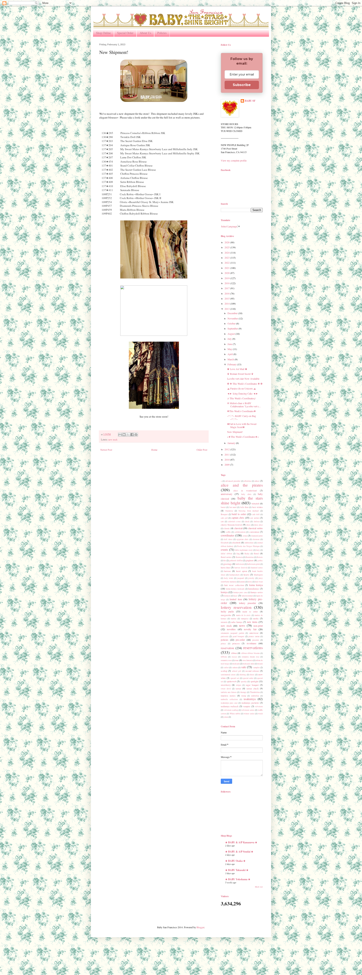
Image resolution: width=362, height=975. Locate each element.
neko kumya (236, 622)
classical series (255, 528)
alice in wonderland (245, 490)
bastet (223, 507)
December (233, 313)
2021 (227, 267)
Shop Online (103, 33)
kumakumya (253, 588)
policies (224, 639)
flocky (247, 553)
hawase (227, 571)
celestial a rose (234, 521)
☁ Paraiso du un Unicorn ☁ (241, 388)
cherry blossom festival (231, 524)
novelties (231, 629)
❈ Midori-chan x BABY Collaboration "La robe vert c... (244, 404)
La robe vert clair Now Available (243, 378)
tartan (238, 688)
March (231, 359)
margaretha (226, 615)
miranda (224, 622)
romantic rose (226, 660)
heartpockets (234, 574)
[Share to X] (128, 434)
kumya (224, 592)
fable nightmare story (243, 550)
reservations (253, 647)
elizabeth (236, 542)
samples (256, 667)
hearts (246, 574)
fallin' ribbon (226, 553)
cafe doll (256, 514)
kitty (250, 581)
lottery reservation (236, 607)
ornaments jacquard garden (232, 633)
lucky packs (227, 611)
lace (235, 595)
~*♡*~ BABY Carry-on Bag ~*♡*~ (241, 417)
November (233, 318)
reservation (227, 648)
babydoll (255, 503)
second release (252, 670)
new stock (112, 439)
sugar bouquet (252, 684)
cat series (254, 517)
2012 (227, 449)
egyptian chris (242, 539)
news (242, 625)
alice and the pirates (242, 485)
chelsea (257, 521)
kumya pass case (240, 592)
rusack (260, 663)
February (232, 364)
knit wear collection (234, 585)
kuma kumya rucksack (235, 588)
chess (248, 524)
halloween (240, 564)
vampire (246, 706)
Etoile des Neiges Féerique (248, 546)
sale (243, 667)
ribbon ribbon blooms (250, 653)
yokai (226, 717)
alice (257, 480)
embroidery (249, 542)
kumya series (257, 592)
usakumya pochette (250, 702)
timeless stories (228, 695)
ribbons (224, 656)
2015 (227, 298)
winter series (249, 713)
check (247, 521)
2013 (227, 308)
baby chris (246, 494)
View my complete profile (234, 160)
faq (238, 553)
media (256, 618)
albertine (247, 481)
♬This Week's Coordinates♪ (241, 398)
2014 (227, 303)
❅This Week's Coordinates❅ (241, 411)
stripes (238, 685)
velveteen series (247, 710)
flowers (260, 557)
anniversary (226, 494)
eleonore (256, 539)
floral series (226, 557)
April (230, 354)
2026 (227, 242)
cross (245, 535)
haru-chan (225, 567)
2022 (227, 262)
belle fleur (244, 507)
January (232, 443)
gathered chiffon (235, 560)
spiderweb (231, 681)
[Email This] (120, 434)
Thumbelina (255, 692)
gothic (260, 560)
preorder (255, 640)
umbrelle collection (229, 699)
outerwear (254, 632)
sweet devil (226, 688)
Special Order (125, 33)
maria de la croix (243, 615)
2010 (227, 459)
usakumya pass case (229, 703)
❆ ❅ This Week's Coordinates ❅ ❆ (244, 383)
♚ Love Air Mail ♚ (237, 369)
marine (233, 618)
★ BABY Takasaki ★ (236, 870)
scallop (224, 670)
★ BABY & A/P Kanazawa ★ (241, 842)
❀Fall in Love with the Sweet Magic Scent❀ (241, 425)
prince (223, 643)
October (232, 323)
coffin (228, 532)
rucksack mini (248, 663)
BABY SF (250, 101)
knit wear (259, 581)
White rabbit (235, 713)
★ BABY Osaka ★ (235, 861)
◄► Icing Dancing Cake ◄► (242, 393)
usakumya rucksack (229, 706)
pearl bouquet (238, 636)
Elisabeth (225, 542)
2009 (227, 464)
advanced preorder (232, 481)
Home (154, 449)
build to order (239, 514)
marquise (244, 618)
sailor (226, 667)
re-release (251, 643)
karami (242, 581)
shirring (242, 674)
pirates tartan (253, 636)
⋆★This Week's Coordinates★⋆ (243, 436)
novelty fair (250, 629)
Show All (259, 887)
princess (236, 643)
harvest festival (240, 567)
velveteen (259, 706)
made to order (250, 611)
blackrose (229, 510)
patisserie (225, 636)
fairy (258, 550)
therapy (243, 692)
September (233, 328)
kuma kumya (256, 585)
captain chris (237, 517)
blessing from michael (249, 510)
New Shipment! (235, 431)
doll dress (228, 539)
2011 (227, 454)
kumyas (227, 595)
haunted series (257, 567)
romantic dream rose (250, 656)
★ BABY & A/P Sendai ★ (239, 851)
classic (227, 528)
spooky (244, 681)
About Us (145, 33)
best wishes (257, 507)
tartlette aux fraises (229, 692)
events (224, 550)
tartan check (253, 688)
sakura (235, 667)
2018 (227, 283)
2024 (227, 252)
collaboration (240, 532)
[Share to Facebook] (132, 434)
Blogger (200, 927)
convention (254, 531)
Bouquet (224, 514)
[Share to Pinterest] (136, 434)
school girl (236, 671)
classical (238, 528)
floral (256, 553)
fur (225, 560)
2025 (227, 247)
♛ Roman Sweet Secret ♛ (240, 373)
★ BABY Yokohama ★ (237, 879)
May (230, 349)
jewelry (251, 578)
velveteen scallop (231, 710)
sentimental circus (228, 674)
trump (243, 695)
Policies (162, 33)
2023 (227, 257)
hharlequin (258, 574)
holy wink (228, 578)
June (230, 344)
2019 (227, 278)
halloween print (253, 564)
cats (222, 521)
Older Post (202, 449)
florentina (249, 557)
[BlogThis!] (124, 434)
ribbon (234, 653)
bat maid (233, 507)
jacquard (240, 578)
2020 (227, 273)
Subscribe (242, 85)
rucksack (236, 663)
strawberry (226, 684)
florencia (239, 557)
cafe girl (224, 518)
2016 (227, 293)
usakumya (250, 699)
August (231, 333)
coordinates (227, 535)
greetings (228, 563)
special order (248, 678)
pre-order (240, 639)
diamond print (257, 535)
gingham (249, 560)
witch (260, 713)
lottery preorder (247, 603)
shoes (252, 674)
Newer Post (106, 449)
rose (237, 660)
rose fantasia (248, 660)
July (230, 338)
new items (252, 622)
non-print (258, 625)
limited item (236, 599)
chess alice (258, 524)
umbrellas (255, 695)
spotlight (254, 681)
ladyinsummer (247, 595)
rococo (234, 656)
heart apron (241, 571)
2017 (227, 288)
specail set (234, 678)
